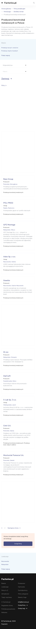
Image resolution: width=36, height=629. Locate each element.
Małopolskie (4, 564)
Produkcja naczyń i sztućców (9, 48)
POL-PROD (8, 203)
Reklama (4, 612)
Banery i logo (22, 597)
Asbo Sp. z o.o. (9, 256)
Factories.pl (10, 2)
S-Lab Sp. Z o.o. (9, 400)
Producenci (21, 583)
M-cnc (5, 352)
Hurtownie (21, 587)
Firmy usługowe (23, 594)
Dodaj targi (21, 608)
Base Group (8, 179)
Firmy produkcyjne (19, 9)
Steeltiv (6, 280)
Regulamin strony (7, 606)
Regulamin (4, 624)
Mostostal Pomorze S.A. (13, 455)
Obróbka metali (18, 12)
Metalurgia (7, 12)
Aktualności (5, 594)
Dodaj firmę (18, 544)
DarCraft (7, 376)
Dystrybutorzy (22, 590)
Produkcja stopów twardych (9, 51)
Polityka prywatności (8, 609)
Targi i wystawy (6, 597)
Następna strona (13, 528)
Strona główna (6, 9)
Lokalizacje (4, 587)
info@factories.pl (23, 602)
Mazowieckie (5, 561)
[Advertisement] (18, 152)
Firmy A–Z (4, 590)
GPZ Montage (9, 224)
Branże (3, 583)
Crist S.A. (7, 425)
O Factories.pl (5, 602)
